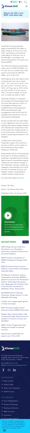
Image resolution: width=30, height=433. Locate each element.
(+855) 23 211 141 (11, 363)
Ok (4, 430)
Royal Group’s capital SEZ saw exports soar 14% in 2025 (12, 335)
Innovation (8, 415)
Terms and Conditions (12, 388)
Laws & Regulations (11, 401)
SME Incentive (9, 411)
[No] (28, 426)
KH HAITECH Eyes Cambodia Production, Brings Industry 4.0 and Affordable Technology (14, 295)
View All (25, 242)
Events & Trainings (11, 404)
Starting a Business (11, 408)
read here (20, 178)
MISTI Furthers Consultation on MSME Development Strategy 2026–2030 (14, 260)
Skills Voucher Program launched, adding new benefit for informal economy (13, 327)
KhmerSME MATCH (11, 418)
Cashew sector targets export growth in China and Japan (14, 302)
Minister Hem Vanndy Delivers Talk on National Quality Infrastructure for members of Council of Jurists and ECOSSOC (15, 317)
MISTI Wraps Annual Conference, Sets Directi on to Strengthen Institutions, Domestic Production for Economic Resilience (14, 250)
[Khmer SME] (9, 6)
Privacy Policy (9, 384)
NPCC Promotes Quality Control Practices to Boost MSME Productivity (15, 309)
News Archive (8, 381)
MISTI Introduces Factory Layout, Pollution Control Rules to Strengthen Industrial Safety (15, 268)
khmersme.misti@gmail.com (16, 365)
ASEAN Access (9, 391)
